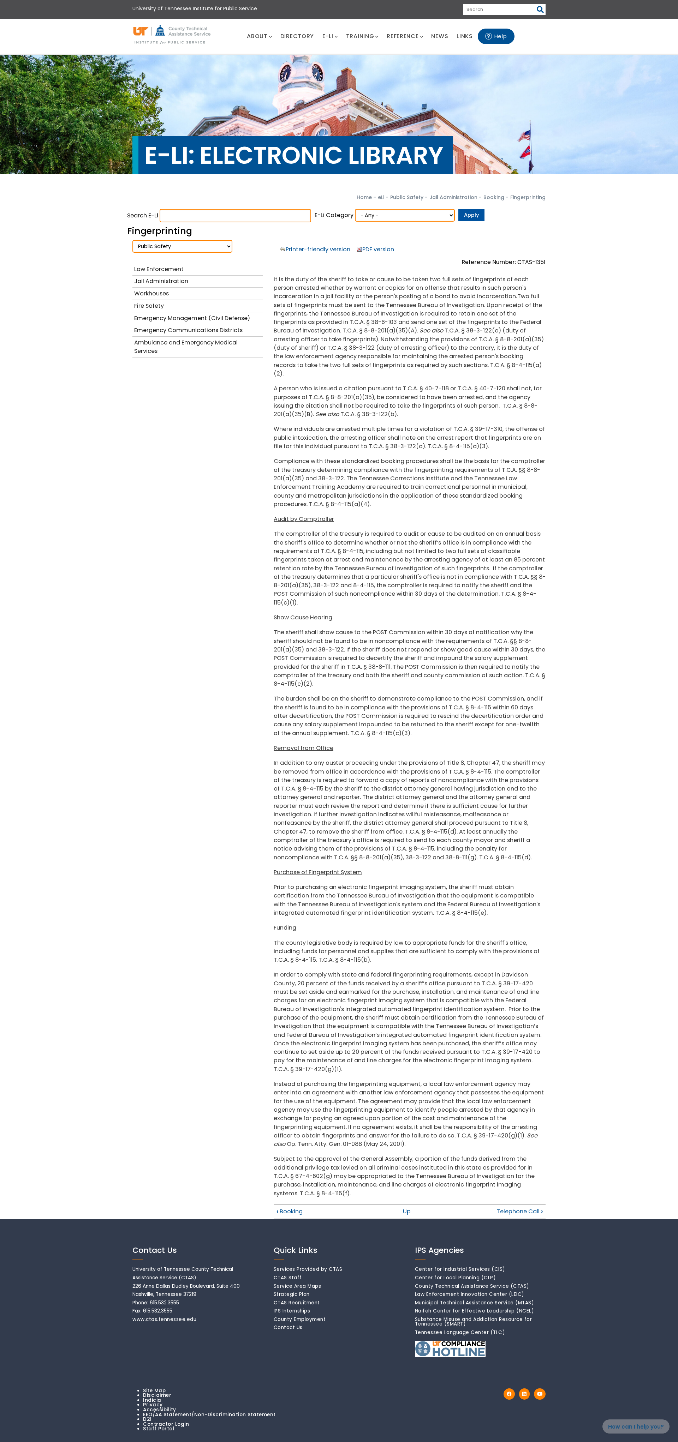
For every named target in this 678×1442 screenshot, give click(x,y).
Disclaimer (157, 1395)
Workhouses (151, 293)
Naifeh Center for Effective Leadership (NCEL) (474, 1311)
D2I (147, 1419)
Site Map (154, 1390)
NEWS (439, 36)
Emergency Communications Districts (188, 330)
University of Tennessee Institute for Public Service (194, 8)
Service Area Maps (297, 1286)
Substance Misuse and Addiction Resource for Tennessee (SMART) (473, 1322)
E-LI (327, 36)
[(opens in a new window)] (509, 1394)
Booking (494, 197)
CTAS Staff (288, 1277)
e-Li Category (334, 215)
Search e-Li (142, 215)
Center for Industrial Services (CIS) (460, 1269)
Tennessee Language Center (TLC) (460, 1332)
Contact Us (288, 1327)
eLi (381, 197)
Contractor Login (166, 1424)
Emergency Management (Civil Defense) (192, 318)
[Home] (172, 35)
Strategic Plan (292, 1294)
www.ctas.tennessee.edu (164, 1319)
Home (364, 197)
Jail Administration (453, 197)
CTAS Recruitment (297, 1302)
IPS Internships (292, 1311)
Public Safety (406, 197)
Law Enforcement (159, 269)
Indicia (152, 1400)
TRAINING (360, 36)
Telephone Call (519, 1211)
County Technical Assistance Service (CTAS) (472, 1286)
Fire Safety (149, 306)
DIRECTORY (297, 36)
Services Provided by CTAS (308, 1269)
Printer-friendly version (318, 249)
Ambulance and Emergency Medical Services (186, 346)
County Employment (300, 1319)
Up (407, 1211)
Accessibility (159, 1409)
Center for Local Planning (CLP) (455, 1277)
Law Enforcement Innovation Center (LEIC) (469, 1294)
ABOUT (257, 36)
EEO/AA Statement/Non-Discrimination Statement (209, 1414)
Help (500, 36)
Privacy (153, 1404)
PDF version (378, 249)
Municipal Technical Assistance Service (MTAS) (474, 1302)
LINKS (465, 36)
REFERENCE (402, 36)
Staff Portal (158, 1428)
